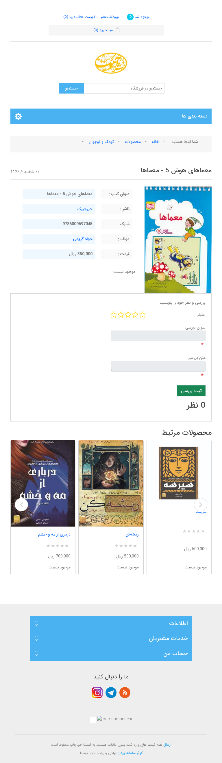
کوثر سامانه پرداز (131, 753)
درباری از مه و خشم (54, 534)
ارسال (167, 744)
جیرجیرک (84, 209)
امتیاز (201, 314)
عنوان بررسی (195, 327)
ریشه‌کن (131, 534)
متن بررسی (197, 358)
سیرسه (201, 512)
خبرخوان (124, 692)
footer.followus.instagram (97, 692)
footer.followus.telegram (111, 692)
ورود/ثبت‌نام (110, 17)
